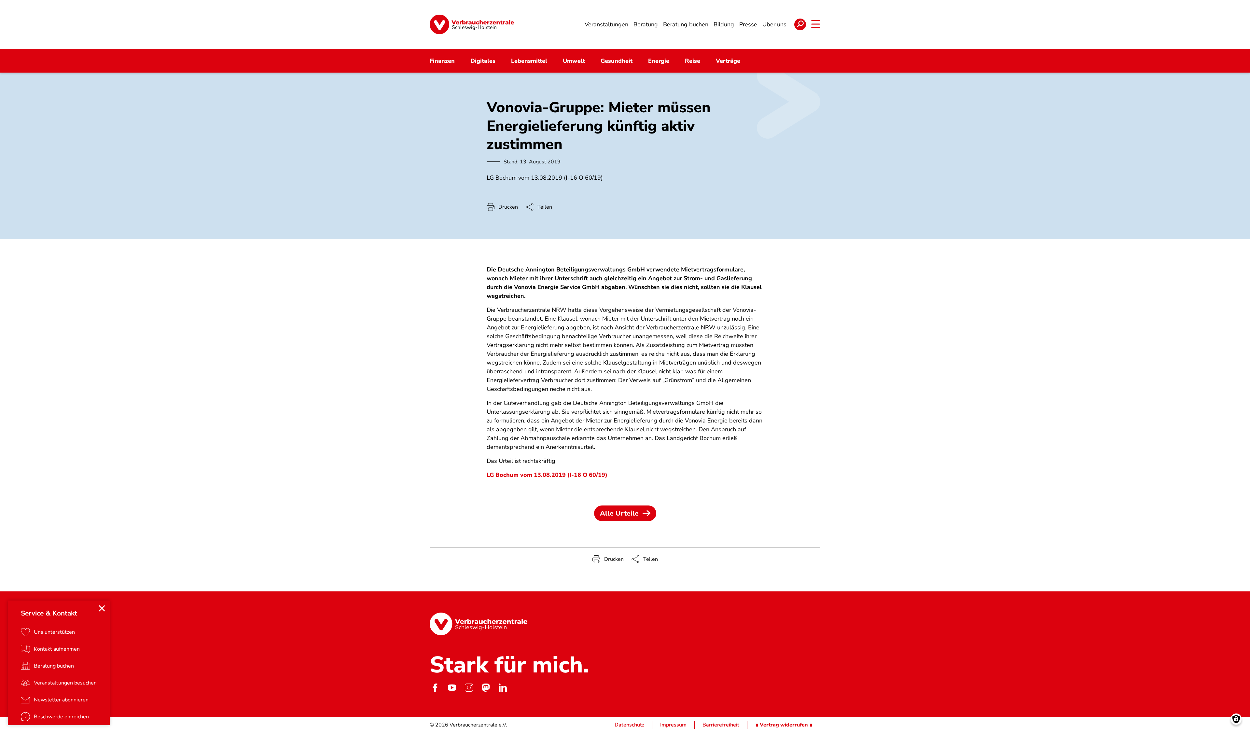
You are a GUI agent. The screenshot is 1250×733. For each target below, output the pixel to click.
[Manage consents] (1236, 719)
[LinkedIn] (502, 687)
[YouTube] (451, 687)
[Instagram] (468, 687)
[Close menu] (102, 608)
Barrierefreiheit (720, 724)
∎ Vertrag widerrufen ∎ (783, 724)
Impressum (673, 724)
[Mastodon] (485, 687)
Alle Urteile (619, 513)
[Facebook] (434, 687)
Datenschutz (629, 724)
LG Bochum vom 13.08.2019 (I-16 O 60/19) (547, 475)
